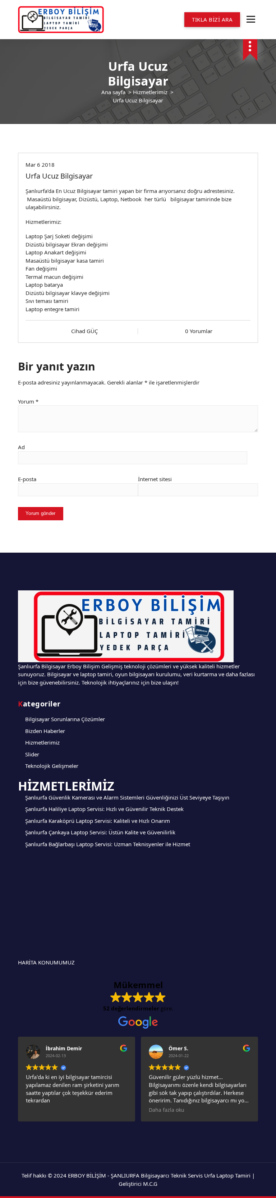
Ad (21, 447)
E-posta (27, 479)
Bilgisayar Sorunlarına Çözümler (65, 719)
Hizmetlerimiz (150, 92)
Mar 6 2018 (40, 164)
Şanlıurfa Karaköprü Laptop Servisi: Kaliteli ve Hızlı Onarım (97, 820)
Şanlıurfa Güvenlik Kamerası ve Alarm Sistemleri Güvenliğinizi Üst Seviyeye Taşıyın (127, 797)
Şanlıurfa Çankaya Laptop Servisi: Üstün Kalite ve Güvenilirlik (100, 832)
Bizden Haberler (45, 730)
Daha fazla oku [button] (166, 1110)
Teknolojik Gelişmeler (51, 765)
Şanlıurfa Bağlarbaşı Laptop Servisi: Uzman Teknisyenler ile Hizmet (107, 844)
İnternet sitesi (155, 479)
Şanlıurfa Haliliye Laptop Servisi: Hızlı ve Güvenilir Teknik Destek (104, 808)
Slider (32, 754)
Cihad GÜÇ (84, 331)
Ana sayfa (113, 92)
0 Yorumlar (198, 331)
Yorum (28, 401)
